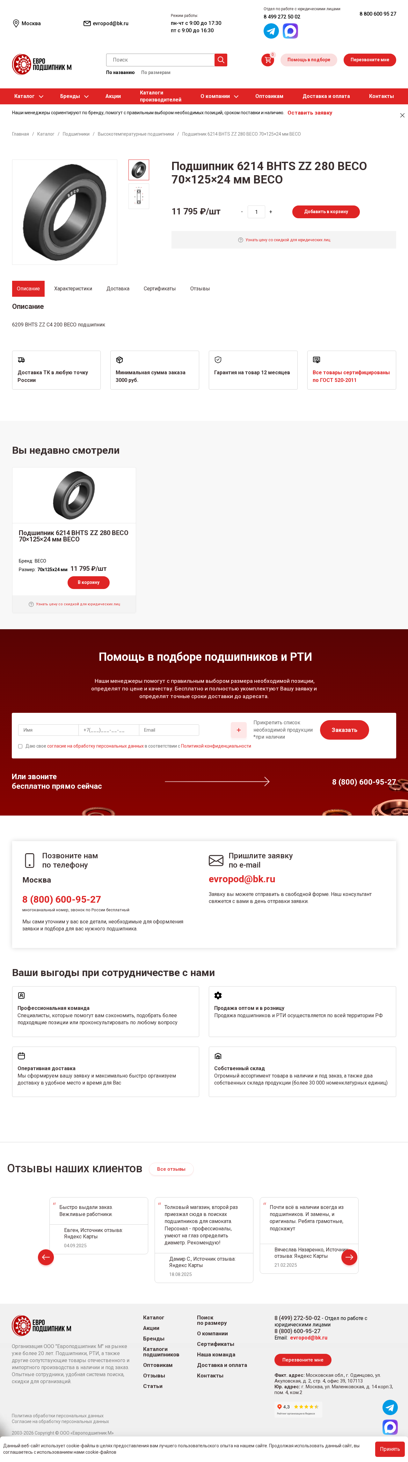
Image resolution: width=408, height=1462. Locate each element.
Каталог (24, 96)
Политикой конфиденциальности (216, 746)
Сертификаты (215, 1344)
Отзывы (154, 1375)
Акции (113, 96)
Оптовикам (269, 96)
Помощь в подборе (309, 59)
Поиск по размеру (212, 1320)
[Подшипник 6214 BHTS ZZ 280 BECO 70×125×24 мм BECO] (74, 495)
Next (349, 1258)
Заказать (344, 730)
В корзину (88, 582)
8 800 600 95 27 (378, 14)
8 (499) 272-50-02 (297, 1318)
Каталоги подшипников (161, 1351)
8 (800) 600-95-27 (61, 899)
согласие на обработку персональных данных (95, 746)
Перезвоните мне (370, 59)
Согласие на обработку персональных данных (60, 1421)
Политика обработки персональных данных (58, 1415)
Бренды (70, 96)
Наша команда (216, 1354)
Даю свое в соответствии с (138, 746)
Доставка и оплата (326, 96)
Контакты (381, 96)
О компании (215, 96)
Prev (46, 1258)
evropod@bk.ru (242, 878)
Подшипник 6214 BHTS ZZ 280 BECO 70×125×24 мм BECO (73, 536)
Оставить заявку (310, 112)
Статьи (153, 1386)
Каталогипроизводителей (160, 96)
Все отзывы (171, 1169)
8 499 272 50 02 (282, 17)
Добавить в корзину (326, 211)
